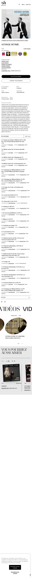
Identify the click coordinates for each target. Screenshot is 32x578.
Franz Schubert (6, 64)
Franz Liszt (5, 61)
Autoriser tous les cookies (15, 567)
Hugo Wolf (5, 63)
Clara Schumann (11, 190)
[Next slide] (8, 361)
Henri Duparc (5, 66)
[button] (16, 297)
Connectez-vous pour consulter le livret (14, 40)
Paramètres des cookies (15, 572)
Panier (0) (28, 4)
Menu (23, 4)
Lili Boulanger (6, 67)
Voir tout (14, 315)
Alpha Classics (5, 92)
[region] (15, 566)
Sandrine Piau (5, 70)
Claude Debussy (11, 249)
